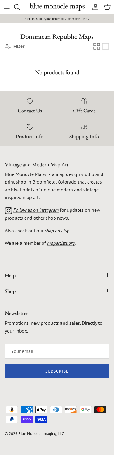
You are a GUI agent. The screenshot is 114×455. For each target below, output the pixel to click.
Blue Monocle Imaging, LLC (41, 433)
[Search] (20, 7)
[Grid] (96, 46)
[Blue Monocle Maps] (57, 7)
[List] (105, 46)
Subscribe (57, 371)
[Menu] (6, 7)
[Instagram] (8, 210)
